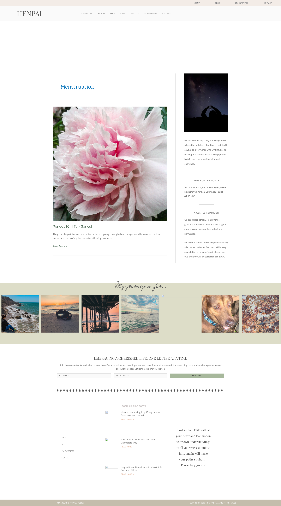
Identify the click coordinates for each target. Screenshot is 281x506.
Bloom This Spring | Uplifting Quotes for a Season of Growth (140, 414)
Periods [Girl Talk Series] (72, 226)
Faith (112, 13)
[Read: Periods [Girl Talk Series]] (110, 163)
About (197, 3)
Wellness (166, 13)
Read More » (60, 246)
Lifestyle (134, 13)
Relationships (150, 13)
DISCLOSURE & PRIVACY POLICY (70, 503)
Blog (217, 3)
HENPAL (30, 13)
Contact (267, 3)
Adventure (86, 13)
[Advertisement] (140, 42)
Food (122, 13)
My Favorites (241, 3)
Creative (101, 13)
